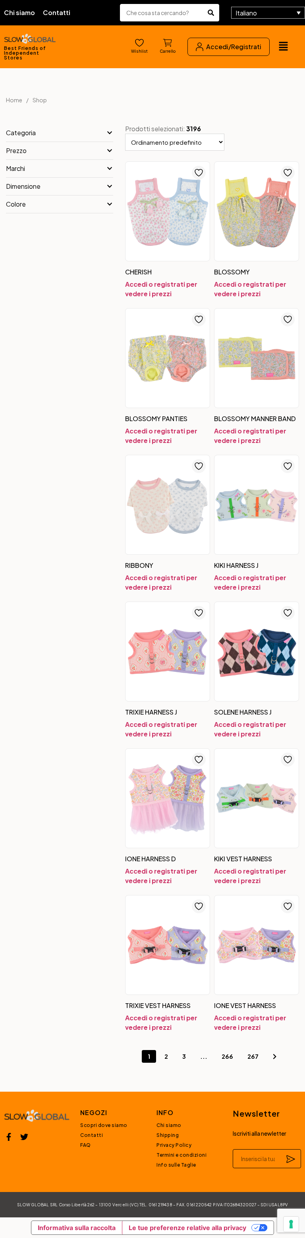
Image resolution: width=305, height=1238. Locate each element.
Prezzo (16, 150)
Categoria (21, 132)
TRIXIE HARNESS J (151, 712)
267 (253, 1056)
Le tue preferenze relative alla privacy (187, 1228)
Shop (40, 99)
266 (227, 1056)
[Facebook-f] (9, 1137)
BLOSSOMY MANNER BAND (255, 418)
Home (14, 99)
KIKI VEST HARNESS (243, 859)
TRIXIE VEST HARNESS (158, 1005)
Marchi (15, 168)
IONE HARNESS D (150, 859)
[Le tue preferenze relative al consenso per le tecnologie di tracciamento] (291, 1224)
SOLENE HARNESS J (243, 712)
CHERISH (138, 272)
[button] (283, 46)
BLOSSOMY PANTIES (156, 418)
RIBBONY (139, 565)
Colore (16, 204)
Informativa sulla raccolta (77, 1228)
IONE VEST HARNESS (245, 1005)
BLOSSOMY (232, 272)
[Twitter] (24, 1137)
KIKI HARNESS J (236, 565)
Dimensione (23, 186)
